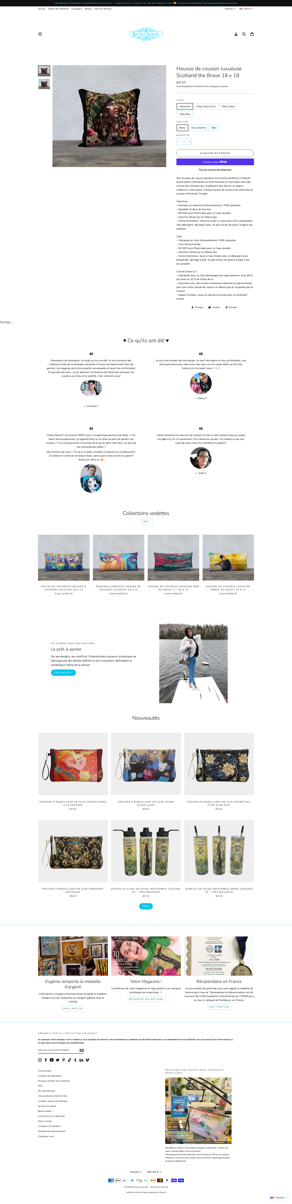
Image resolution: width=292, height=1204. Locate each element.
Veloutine (184, 106)
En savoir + (63, 672)
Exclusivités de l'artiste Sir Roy (52, 1096)
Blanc (182, 127)
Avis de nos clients (47, 1106)
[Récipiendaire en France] (219, 956)
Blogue (88, 8)
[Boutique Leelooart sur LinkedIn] (81, 1060)
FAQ (40, 1086)
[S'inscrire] (82, 1050)
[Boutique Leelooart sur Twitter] (57, 1060)
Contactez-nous (46, 1136)
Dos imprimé (198, 127)
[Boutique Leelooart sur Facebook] (46, 1060)
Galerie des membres (58, 8)
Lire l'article (73, 1008)
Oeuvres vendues (102, 8)
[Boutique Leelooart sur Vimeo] (87, 1060)
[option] (146, 3)
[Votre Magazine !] (146, 956)
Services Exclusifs (46, 1091)
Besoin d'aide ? (45, 1111)
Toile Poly (184, 114)
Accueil (41, 8)
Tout (146, 521)
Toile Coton (228, 106)
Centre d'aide (44, 1071)
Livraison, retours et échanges (52, 1101)
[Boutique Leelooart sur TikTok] (69, 1060)
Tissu (180, 100)
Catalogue (76, 8)
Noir (214, 127)
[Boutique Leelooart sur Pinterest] (63, 1060)
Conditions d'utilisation (49, 1126)
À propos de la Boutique (49, 1076)
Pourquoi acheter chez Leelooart (54, 1081)
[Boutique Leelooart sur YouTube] (52, 1060)
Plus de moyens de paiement (215, 169)
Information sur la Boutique (51, 1116)
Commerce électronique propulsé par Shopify (146, 1192)
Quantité (183, 135)
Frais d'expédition (184, 86)
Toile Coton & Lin (206, 106)
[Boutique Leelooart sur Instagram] (40, 1060)
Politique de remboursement (52, 1131)
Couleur (182, 122)
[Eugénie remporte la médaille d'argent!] (73, 956)
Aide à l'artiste (45, 1121)
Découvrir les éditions (146, 999)
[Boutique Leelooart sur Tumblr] (75, 1060)
